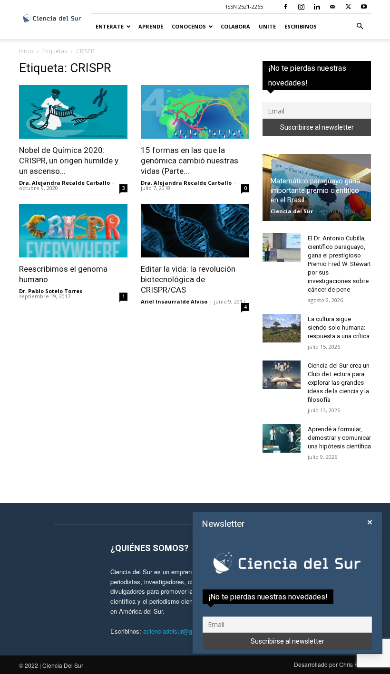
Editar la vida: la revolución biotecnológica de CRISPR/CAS (188, 279)
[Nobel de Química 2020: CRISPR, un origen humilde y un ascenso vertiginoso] (73, 112)
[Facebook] (285, 6)
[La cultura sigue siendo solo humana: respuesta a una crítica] (282, 328)
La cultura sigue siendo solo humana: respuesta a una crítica (339, 327)
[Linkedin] (317, 6)
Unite (267, 26)
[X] (348, 6)
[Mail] (332, 6)
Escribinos (300, 26)
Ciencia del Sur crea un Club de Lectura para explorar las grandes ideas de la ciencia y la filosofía (339, 382)
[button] (359, 26)
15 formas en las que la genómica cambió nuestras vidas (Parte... (189, 160)
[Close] (369, 522)
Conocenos (189, 26)
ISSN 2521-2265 (244, 6)
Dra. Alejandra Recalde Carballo (64, 182)
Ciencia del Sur (292, 211)
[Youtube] (364, 6)
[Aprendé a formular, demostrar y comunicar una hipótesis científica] (282, 438)
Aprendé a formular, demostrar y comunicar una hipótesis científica (339, 438)
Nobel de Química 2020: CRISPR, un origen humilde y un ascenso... (68, 160)
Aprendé (150, 26)
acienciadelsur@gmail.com (180, 631)
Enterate (110, 26)
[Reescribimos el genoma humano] (73, 231)
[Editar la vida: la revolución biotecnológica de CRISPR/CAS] (195, 231)
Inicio (26, 51)
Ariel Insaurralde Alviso (174, 301)
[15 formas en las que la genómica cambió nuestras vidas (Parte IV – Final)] (195, 112)
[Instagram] (301, 6)
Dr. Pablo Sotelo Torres (50, 290)
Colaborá (235, 26)
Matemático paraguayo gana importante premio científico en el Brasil (315, 190)
